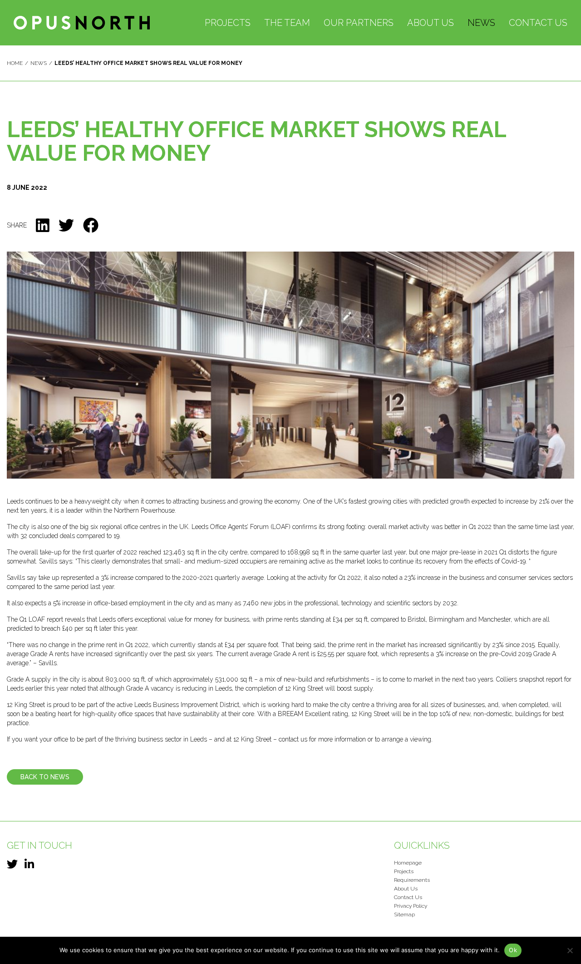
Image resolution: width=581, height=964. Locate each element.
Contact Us (538, 22)
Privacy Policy (410, 906)
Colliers (507, 679)
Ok (513, 950)
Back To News (44, 777)
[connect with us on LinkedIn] (29, 864)
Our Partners (359, 22)
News (481, 22)
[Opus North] (82, 22)
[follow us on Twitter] (12, 864)
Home (15, 63)
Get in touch (39, 845)
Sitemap (404, 914)
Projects (228, 22)
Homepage (408, 863)
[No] (569, 950)
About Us (430, 22)
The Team (287, 22)
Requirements (412, 880)
